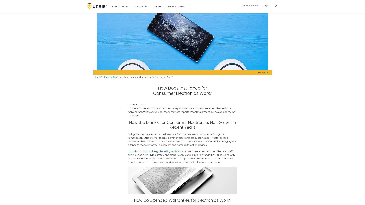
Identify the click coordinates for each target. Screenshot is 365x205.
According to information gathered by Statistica (154, 151)
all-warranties (110, 77)
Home (98, 77)
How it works (140, 6)
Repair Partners (176, 6)
